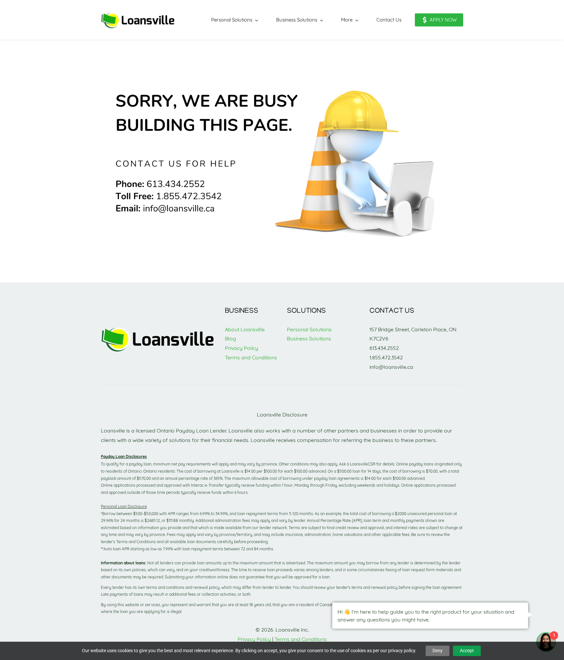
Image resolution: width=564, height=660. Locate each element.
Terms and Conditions (251, 357)
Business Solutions (309, 338)
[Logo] (138, 19)
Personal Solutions (309, 329)
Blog (230, 338)
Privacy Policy (241, 348)
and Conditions (309, 639)
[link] (158, 328)
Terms (282, 639)
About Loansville (245, 329)
